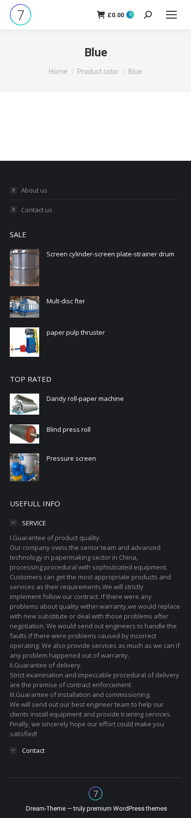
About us (34, 190)
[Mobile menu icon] (171, 15)
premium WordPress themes (127, 808)
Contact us (36, 209)
